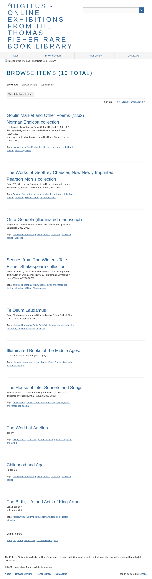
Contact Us (133, 55)
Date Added (137, 102)
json (38, 540)
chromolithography (22, 285)
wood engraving (23, 150)
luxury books (19, 147)
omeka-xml (46, 540)
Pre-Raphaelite (34, 147)
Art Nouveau (19, 402)
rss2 (56, 540)
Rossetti (47, 147)
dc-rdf (20, 540)
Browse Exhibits (53, 55)
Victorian (19, 197)
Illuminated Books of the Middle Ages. (43, 350)
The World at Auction (27, 427)
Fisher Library (95, 55)
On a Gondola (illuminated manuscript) (44, 219)
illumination (54, 325)
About (16, 55)
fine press (34, 194)
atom (9, 540)
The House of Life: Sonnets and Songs (44, 387)
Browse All (12, 84)
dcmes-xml (29, 540)
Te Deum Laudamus (26, 310)
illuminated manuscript (24, 234)
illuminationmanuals (23, 362)
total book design (26, 328)
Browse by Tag (29, 84)
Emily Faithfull (40, 325)
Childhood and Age (25, 464)
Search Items (47, 84)
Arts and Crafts (20, 194)
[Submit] (141, 10)
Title (117, 102)
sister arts (57, 147)
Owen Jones (54, 362)
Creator (125, 102)
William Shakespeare (35, 288)
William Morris (32, 197)
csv (14, 540)
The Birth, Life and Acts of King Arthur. (44, 501)
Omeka (143, 574)
